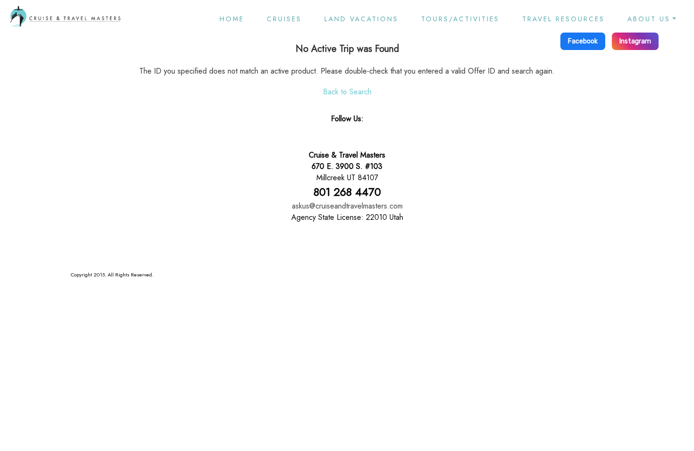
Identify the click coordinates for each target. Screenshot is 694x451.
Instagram (635, 41)
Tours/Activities (460, 19)
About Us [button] (648, 19)
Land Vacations (361, 19)
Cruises (284, 19)
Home (232, 19)
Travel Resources (563, 19)
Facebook (583, 41)
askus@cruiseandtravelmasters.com (347, 205)
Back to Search (347, 91)
